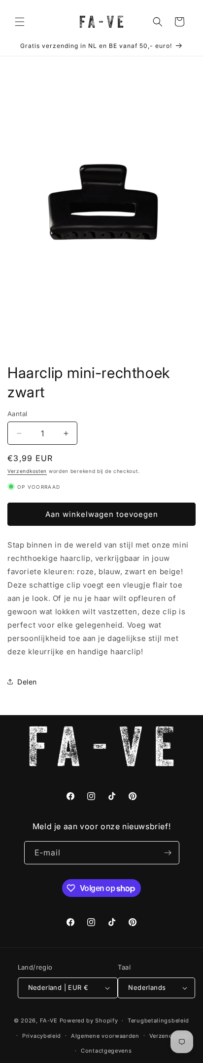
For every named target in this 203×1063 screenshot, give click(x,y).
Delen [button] (27, 682)
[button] (20, 22)
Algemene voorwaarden (105, 1035)
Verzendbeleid (170, 1035)
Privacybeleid (41, 1035)
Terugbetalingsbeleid (158, 1020)
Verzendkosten (27, 471)
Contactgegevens (106, 1050)
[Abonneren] (168, 852)
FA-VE (49, 1020)
